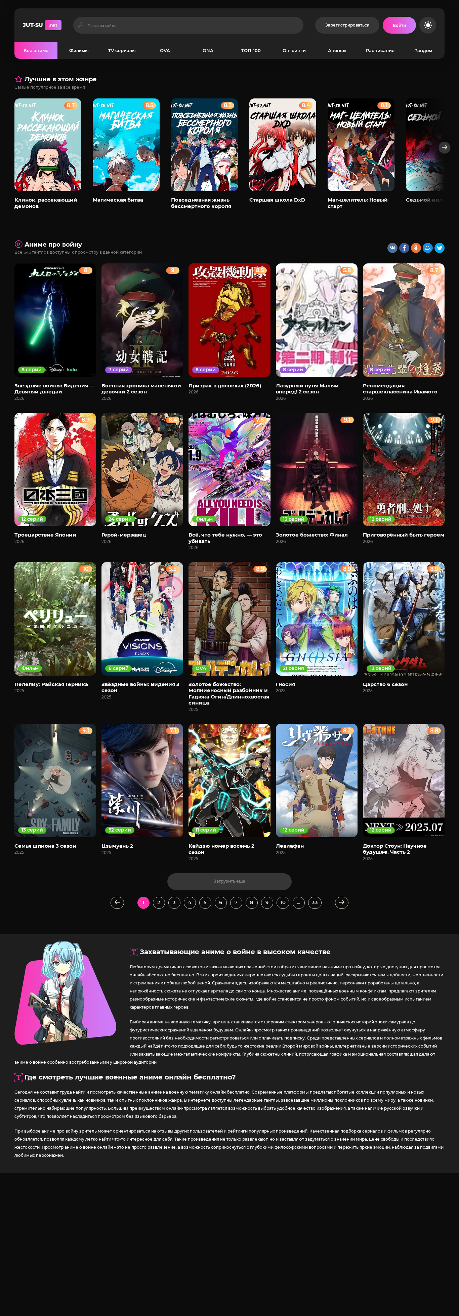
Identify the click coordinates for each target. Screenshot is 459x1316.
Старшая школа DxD (277, 200)
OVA (165, 50)
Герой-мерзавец (123, 535)
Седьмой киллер (429, 200)
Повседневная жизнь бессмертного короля (201, 203)
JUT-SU (40, 25)
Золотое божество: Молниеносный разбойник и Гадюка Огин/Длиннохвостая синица (229, 693)
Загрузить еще (229, 881)
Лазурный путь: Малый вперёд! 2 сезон (307, 388)
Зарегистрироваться (347, 25)
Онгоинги (294, 50)
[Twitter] (439, 248)
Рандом (423, 50)
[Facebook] (404, 248)
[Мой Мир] (428, 248)
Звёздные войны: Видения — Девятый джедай (54, 388)
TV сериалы (122, 50)
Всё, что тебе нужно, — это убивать (225, 538)
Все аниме (36, 50)
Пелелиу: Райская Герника (51, 684)
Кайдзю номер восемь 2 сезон (221, 849)
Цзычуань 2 (117, 846)
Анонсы (337, 50)
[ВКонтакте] (392, 248)
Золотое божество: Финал (312, 535)
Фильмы (79, 50)
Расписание (380, 50)
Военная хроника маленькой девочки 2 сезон (141, 388)
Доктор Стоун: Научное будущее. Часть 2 (395, 849)
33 (315, 902)
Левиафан (290, 846)
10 (283, 902)
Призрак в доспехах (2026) (225, 385)
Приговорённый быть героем (403, 535)
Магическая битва (118, 200)
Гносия (285, 684)
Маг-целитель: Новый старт (358, 203)
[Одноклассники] (416, 248)
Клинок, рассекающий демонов (45, 203)
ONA (208, 50)
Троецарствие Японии (45, 535)
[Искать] (80, 25)
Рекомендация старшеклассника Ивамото (400, 388)
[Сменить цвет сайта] (427, 25)
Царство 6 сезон (385, 684)
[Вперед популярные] (445, 148)
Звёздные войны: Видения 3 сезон (140, 687)
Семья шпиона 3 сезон (45, 846)
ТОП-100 (251, 50)
